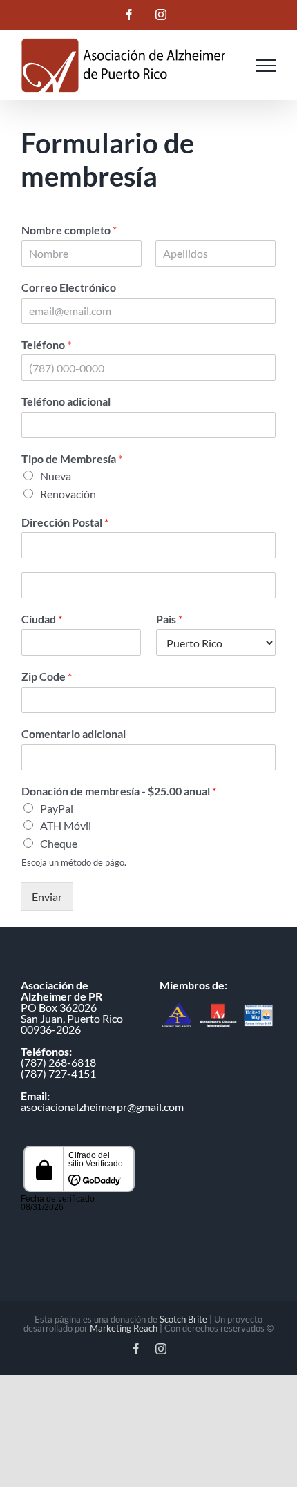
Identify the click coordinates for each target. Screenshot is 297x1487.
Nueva (55, 475)
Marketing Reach (123, 1328)
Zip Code (46, 676)
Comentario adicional (73, 733)
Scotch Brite (183, 1319)
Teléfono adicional (66, 401)
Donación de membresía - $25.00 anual (118, 790)
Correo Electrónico (68, 287)
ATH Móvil (65, 825)
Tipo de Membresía (71, 458)
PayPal (56, 808)
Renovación (68, 493)
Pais (169, 618)
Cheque (58, 843)
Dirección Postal (64, 522)
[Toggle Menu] (266, 65)
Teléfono (46, 344)
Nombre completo (69, 229)
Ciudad (41, 618)
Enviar (47, 896)
